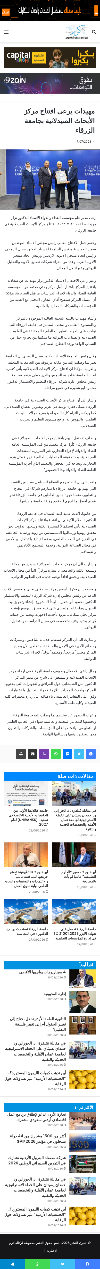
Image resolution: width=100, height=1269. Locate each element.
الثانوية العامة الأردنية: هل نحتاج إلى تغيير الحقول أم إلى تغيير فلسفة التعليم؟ (38, 1024)
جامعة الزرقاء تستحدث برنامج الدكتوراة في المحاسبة (27, 931)
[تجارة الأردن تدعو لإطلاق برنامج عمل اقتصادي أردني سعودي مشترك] (82, 1121)
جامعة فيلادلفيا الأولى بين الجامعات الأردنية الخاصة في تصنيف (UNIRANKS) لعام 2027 (28, 817)
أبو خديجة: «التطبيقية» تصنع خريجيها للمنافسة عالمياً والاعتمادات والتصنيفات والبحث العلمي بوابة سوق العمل (26, 878)
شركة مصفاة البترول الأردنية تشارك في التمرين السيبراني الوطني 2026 (37, 1160)
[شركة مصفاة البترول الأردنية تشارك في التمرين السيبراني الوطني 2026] (82, 1164)
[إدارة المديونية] (82, 1002)
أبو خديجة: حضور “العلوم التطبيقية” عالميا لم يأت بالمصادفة (78, 876)
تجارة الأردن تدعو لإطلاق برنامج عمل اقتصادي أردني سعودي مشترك (36, 1117)
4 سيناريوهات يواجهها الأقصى (42, 972)
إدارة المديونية (55, 993)
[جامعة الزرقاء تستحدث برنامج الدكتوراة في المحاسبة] (26, 911)
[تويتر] (79, 754)
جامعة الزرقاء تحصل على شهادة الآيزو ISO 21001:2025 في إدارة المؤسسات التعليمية (74, 934)
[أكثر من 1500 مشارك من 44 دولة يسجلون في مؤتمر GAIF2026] (82, 1142)
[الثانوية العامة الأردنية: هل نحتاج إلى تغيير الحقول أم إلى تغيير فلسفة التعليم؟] (82, 1025)
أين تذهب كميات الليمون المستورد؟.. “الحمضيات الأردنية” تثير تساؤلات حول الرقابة (35, 1078)
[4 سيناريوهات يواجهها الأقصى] (82, 978)
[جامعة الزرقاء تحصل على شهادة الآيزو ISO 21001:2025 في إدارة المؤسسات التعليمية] (74, 911)
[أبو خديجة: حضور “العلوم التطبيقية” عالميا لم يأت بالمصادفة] (74, 855)
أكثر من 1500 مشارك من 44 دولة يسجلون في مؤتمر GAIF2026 (38, 1138)
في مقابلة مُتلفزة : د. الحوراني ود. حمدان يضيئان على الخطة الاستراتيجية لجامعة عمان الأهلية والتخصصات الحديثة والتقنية (75, 819)
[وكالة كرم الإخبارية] (76, 31)
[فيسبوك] (91, 754)
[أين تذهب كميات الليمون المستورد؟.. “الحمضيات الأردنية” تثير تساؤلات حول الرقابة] (82, 1079)
